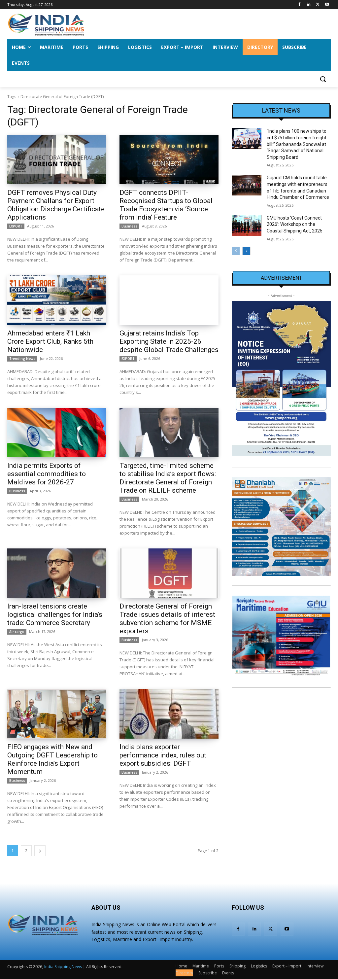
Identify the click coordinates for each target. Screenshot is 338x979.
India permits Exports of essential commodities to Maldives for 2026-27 (46, 474)
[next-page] (40, 850)
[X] (317, 5)
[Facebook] (299, 5)
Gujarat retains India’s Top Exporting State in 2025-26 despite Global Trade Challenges (169, 341)
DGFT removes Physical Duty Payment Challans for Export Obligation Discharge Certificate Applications (56, 205)
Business (129, 226)
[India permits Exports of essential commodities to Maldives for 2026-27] (56, 432)
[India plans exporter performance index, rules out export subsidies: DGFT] (169, 714)
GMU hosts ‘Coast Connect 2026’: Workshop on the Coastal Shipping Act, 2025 (294, 224)
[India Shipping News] (46, 24)
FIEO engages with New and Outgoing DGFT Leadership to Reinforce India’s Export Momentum (52, 759)
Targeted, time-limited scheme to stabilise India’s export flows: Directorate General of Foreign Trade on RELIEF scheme (167, 478)
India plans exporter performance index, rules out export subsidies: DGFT (162, 755)
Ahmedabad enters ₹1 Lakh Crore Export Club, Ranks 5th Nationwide (50, 341)
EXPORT (15, 226)
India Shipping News (63, 966)
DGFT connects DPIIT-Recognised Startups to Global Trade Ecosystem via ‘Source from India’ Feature (166, 205)
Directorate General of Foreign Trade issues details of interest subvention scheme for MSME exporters (167, 618)
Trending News (22, 358)
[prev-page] (236, 251)
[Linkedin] (309, 5)
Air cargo (16, 631)
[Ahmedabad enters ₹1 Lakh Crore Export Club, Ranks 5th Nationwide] (56, 300)
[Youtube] (327, 5)
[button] (323, 79)
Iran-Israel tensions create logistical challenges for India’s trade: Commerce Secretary (54, 614)
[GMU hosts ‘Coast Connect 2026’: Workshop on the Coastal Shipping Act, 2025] (246, 225)
